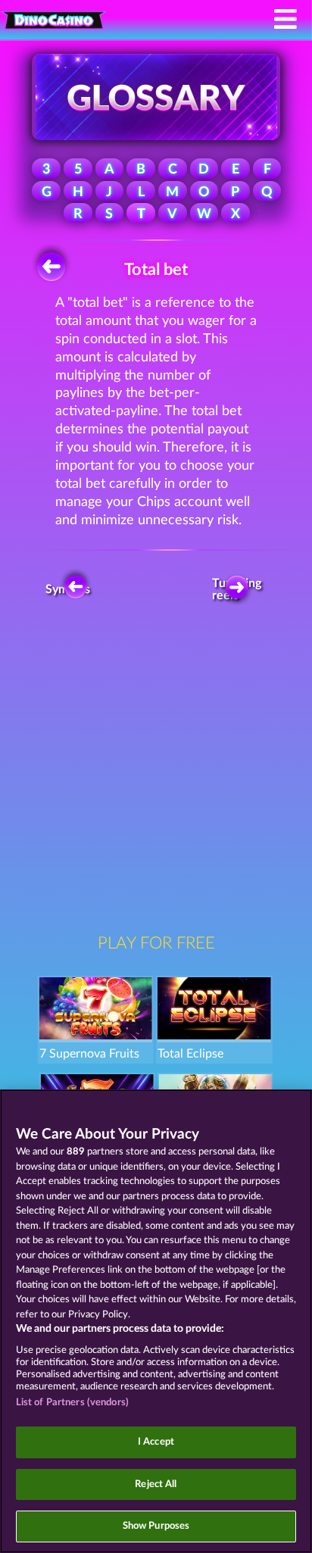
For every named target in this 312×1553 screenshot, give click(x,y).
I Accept (156, 1442)
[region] (156, 1321)
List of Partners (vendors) (72, 1403)
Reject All (155, 1484)
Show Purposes (156, 1526)
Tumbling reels (240, 589)
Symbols (69, 589)
